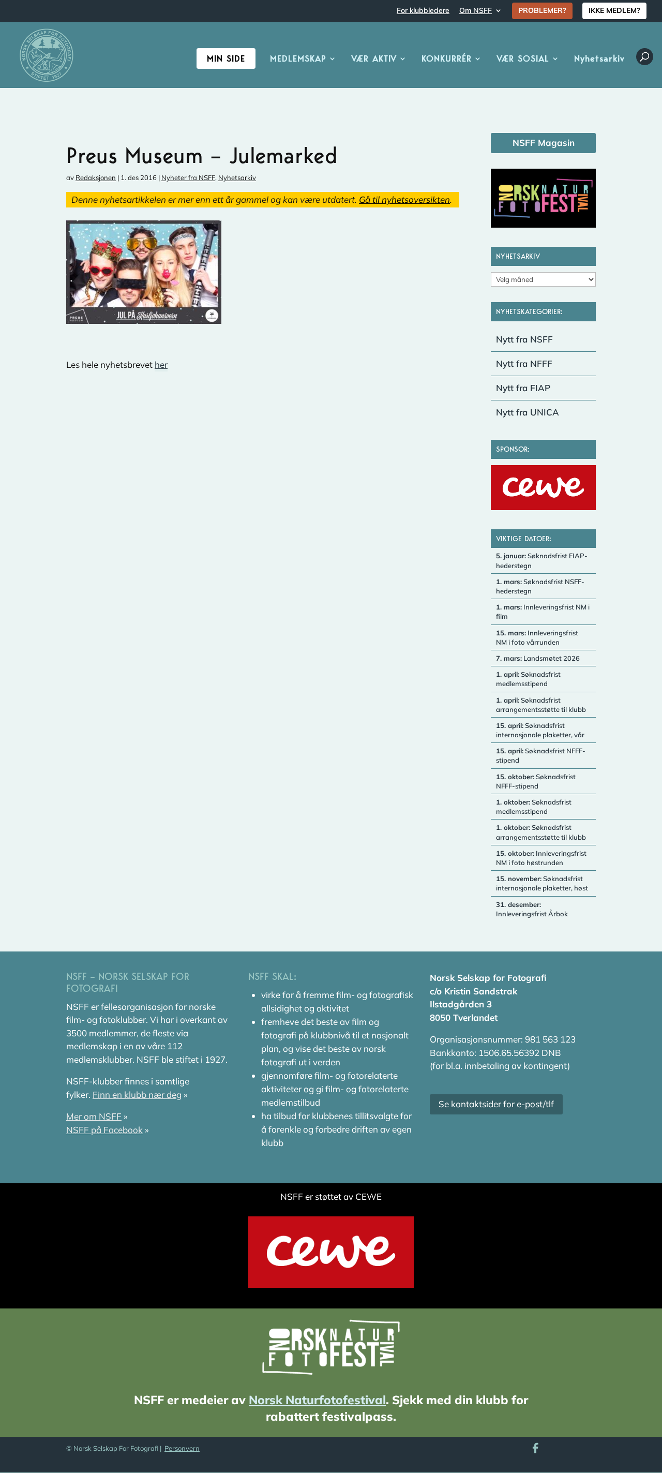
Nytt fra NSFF (524, 339)
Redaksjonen (96, 177)
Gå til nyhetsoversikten (404, 199)
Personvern (182, 1448)
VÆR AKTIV (374, 59)
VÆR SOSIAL (522, 59)
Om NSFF (475, 11)
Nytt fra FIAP (523, 387)
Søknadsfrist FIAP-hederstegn (542, 560)
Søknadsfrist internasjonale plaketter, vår (540, 730)
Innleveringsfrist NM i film (543, 611)
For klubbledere (423, 11)
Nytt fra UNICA (527, 412)
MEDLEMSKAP (298, 59)
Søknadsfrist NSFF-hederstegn (540, 586)
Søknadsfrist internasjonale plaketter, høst (542, 883)
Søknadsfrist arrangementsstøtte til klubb (541, 704)
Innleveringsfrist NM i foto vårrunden (537, 637)
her (161, 364)
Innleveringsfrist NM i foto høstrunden (541, 858)
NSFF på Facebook (104, 1129)
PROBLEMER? (542, 10)
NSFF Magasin (544, 142)
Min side (226, 58)
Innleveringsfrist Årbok (532, 909)
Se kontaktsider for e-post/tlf (496, 1103)
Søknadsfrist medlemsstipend (528, 679)
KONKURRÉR (447, 59)
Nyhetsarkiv (599, 59)
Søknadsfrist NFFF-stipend (540, 755)
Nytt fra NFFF (524, 363)
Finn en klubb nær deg (137, 1094)
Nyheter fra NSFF (188, 177)
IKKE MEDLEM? (614, 10)
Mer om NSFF (94, 1116)
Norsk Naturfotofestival (317, 1399)
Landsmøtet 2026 (538, 658)
